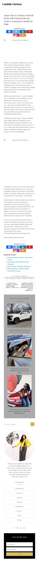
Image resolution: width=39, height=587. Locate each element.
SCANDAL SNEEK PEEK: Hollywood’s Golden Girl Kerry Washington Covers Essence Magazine (27, 286)
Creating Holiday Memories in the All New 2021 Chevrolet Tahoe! (19, 331)
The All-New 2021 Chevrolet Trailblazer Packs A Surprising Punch (19, 370)
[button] (35, 3)
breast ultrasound (10, 132)
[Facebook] (9, 31)
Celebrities (24, 276)
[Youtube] (21, 528)
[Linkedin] (23, 31)
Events (19, 502)
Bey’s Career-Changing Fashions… (19, 266)
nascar (24, 278)
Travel (19, 520)
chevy (8, 278)
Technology (19, 488)
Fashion (19, 497)
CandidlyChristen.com (12, 4)
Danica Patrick (22, 83)
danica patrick (16, 278)
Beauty (19, 511)
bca (14, 277)
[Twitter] (16, 31)
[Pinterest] (29, 31)
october (30, 278)
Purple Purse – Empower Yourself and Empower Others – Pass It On (12, 285)
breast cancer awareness (26, 277)
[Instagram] (16, 35)
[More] (23, 35)
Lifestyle (19, 493)
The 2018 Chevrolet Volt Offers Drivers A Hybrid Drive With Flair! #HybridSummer (19, 411)
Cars (19, 515)
